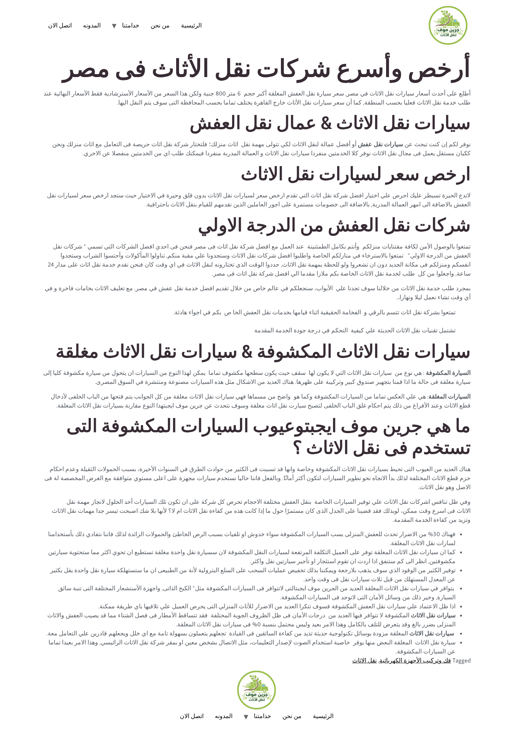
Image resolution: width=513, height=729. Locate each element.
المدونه (92, 25)
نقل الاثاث (364, 660)
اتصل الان (60, 25)
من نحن (160, 25)
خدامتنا (130, 25)
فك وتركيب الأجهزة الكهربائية (415, 660)
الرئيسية (191, 25)
